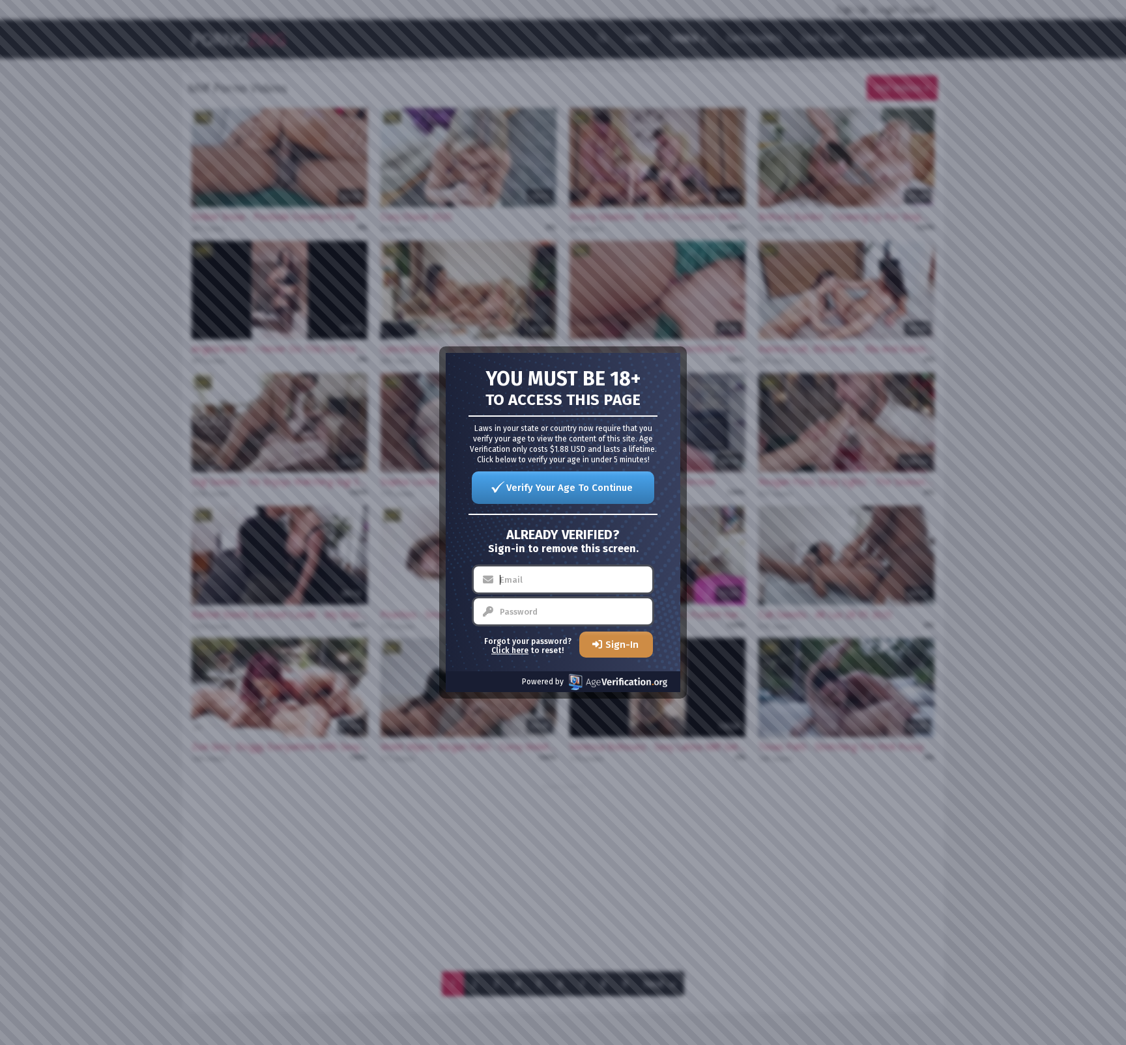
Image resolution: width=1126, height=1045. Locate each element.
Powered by (543, 681)
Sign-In (622, 644)
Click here (509, 650)
